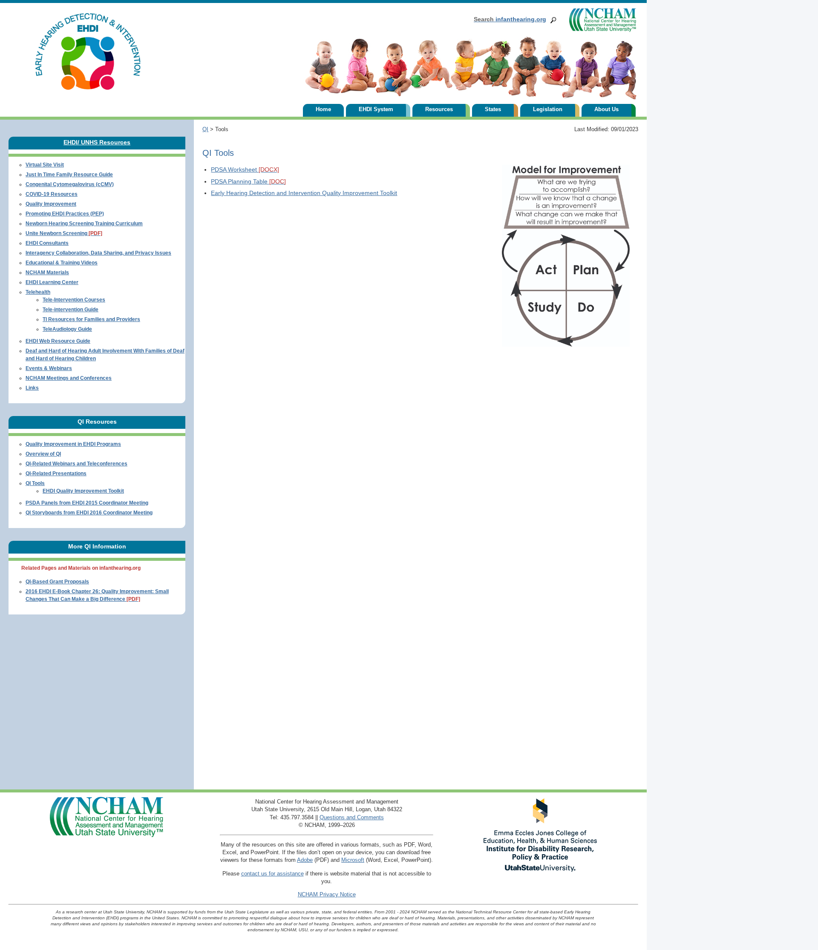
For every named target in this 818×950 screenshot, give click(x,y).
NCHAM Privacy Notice (327, 894)
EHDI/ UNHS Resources (96, 142)
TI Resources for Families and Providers (91, 319)
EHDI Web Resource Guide (58, 341)
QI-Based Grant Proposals (57, 582)
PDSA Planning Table (248, 181)
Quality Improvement (51, 204)
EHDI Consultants (47, 243)
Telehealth (38, 292)
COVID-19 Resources (52, 194)
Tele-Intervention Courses (74, 300)
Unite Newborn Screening (64, 233)
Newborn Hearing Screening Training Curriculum (84, 224)
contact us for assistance (272, 873)
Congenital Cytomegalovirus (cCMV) (70, 184)
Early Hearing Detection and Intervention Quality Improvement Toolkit (304, 192)
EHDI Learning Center (52, 282)
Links (32, 388)
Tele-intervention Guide (70, 310)
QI (205, 129)
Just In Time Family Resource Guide (69, 175)
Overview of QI (43, 454)
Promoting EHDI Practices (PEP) (65, 214)
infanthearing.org (510, 19)
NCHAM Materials (47, 273)
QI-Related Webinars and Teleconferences (76, 464)
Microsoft (352, 860)
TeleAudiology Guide (67, 329)
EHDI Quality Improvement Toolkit (83, 491)
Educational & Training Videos (62, 263)
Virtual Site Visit (45, 165)
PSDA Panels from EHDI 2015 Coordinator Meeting (87, 503)
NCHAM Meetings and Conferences (69, 378)
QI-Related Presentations (56, 473)
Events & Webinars (49, 368)
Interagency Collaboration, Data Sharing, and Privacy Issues (98, 253)
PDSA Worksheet (245, 169)
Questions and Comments (352, 817)
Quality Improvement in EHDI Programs (73, 444)
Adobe (305, 860)
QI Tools (35, 483)
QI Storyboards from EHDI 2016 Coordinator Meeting (89, 513)
